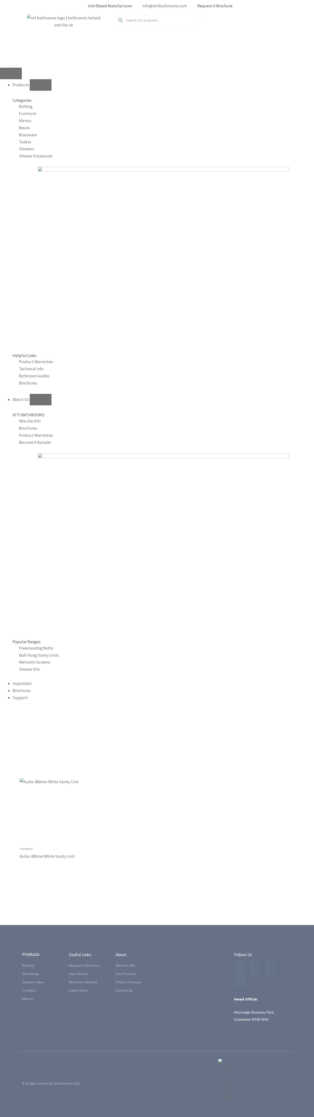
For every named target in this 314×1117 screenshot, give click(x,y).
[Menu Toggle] (11, 73)
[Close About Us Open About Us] (41, 399)
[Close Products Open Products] (41, 85)
